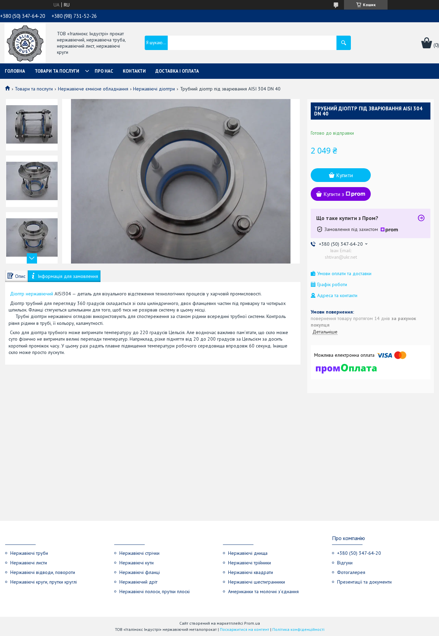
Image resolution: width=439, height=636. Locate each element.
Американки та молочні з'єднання (263, 591)
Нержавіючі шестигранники (256, 582)
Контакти (134, 71)
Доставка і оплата (177, 71)
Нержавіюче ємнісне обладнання (93, 89)
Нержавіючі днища (248, 553)
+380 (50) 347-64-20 (359, 553)
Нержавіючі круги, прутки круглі (43, 582)
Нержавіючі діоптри (154, 89)
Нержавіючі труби (29, 553)
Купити (344, 175)
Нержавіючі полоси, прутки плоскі (154, 591)
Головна (15, 71)
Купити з (333, 194)
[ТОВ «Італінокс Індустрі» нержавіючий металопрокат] (25, 43)
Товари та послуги (57, 71)
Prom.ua (252, 623)
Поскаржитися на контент (244, 629)
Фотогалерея (351, 572)
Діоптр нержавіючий (31, 294)
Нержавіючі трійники (249, 563)
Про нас (104, 71)
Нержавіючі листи (28, 563)
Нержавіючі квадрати (250, 572)
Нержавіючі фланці (139, 572)
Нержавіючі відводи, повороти (42, 572)
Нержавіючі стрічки (139, 553)
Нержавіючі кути (136, 563)
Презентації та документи (364, 582)
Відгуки (345, 563)
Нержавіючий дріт (138, 582)
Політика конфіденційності (298, 629)
